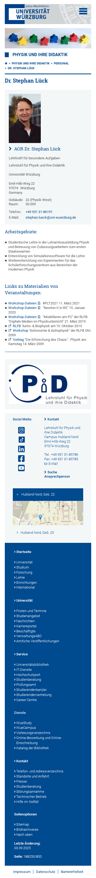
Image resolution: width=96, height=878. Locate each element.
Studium (22, 567)
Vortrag (18, 340)
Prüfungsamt (26, 685)
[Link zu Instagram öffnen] (19, 430)
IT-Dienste (24, 670)
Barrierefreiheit (72, 872)
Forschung (24, 572)
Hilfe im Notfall (27, 802)
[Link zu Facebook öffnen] (19, 458)
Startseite (23, 552)
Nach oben (24, 835)
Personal (61, 63)
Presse (21, 781)
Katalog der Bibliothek (32, 748)
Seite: (18, 856)
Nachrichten (25, 621)
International (25, 587)
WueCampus (26, 728)
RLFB (17, 326)
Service (22, 654)
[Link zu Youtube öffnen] (19, 468)
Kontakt (53, 419)
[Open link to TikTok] (19, 439)
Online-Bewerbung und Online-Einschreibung (39, 740)
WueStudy (24, 723)
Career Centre (26, 700)
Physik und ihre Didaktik (40, 54)
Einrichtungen (26, 583)
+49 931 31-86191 (39, 212)
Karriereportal (26, 626)
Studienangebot (28, 616)
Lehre (20, 577)
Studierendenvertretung (33, 695)
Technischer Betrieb (31, 797)
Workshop (20, 330)
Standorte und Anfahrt (32, 776)
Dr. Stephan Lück (21, 68)
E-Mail (53, 464)
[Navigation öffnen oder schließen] (83, 11)
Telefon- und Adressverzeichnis (39, 771)
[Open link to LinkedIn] (19, 449)
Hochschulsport (28, 675)
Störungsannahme (30, 792)
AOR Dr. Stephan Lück (37, 149)
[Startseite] (6, 63)
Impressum (21, 872)
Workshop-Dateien (22, 303)
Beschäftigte (25, 631)
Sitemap (22, 824)
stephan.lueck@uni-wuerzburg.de (51, 217)
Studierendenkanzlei (31, 690)
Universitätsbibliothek (32, 665)
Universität (24, 562)
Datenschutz (45, 872)
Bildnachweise (27, 829)
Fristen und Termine (31, 611)
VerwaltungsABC (29, 636)
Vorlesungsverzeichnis (33, 733)
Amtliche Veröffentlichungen (37, 641)
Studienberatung (28, 680)
